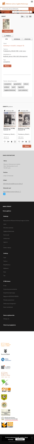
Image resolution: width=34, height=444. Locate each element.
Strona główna (7, 211)
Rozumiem (20, 439)
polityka (6, 87)
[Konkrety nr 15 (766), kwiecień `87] (10, 118)
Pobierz (8, 36)
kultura (26, 84)
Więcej (27, 146)
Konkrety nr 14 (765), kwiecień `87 (24, 129)
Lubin (4, 224)
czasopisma (7, 84)
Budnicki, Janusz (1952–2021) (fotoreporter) (15, 56)
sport (13, 87)
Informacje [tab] (17, 39)
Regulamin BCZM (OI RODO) (10, 296)
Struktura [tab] (27, 39)
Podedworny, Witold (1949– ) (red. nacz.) (14, 51)
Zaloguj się (6, 319)
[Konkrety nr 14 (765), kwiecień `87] (24, 118)
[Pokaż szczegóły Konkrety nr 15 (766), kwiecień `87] (14, 141)
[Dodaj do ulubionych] (27, 16)
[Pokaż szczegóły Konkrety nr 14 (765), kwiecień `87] (29, 141)
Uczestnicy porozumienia (10, 289)
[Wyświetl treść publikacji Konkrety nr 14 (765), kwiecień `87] (26, 141)
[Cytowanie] (30, 16)
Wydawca (5, 268)
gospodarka (17, 84)
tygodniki (21, 87)
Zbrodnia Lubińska (8, 228)
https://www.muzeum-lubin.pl (11, 191)
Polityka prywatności (8, 300)
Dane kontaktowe (8, 307)
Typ (4, 275)
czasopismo (6, 62)
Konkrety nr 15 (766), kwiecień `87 (9, 129)
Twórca (5, 261)
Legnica (5, 242)
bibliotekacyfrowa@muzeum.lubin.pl (13, 183)
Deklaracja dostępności (9, 303)
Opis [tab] (6, 39)
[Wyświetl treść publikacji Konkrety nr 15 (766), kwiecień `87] (11, 141)
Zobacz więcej (7, 247)
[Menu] (32, 1)
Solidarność (6, 238)
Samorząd (6, 235)
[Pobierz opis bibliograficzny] (8, 141)
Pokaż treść (7, 31)
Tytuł (4, 257)
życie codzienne (23, 90)
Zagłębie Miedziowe (9, 90)
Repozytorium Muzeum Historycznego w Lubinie (16, 220)
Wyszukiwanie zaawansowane (21, 12)
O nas (5, 285)
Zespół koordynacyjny (9, 293)
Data (4, 272)
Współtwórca (6, 265)
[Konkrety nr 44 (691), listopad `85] (6, 24)
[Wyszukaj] (31, 8)
